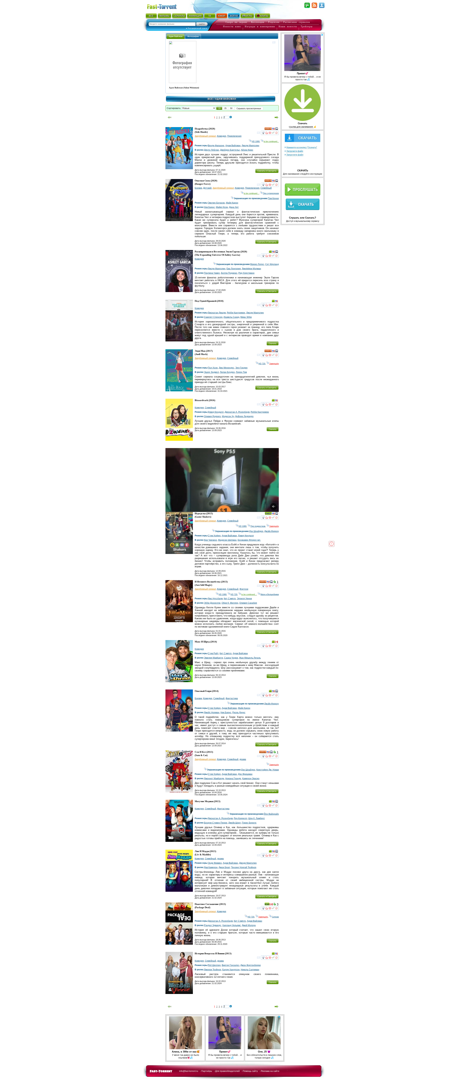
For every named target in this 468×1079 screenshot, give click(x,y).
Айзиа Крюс (247, 150)
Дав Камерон (211, 867)
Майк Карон (232, 203)
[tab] (176, 36)
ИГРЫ (249, 16)
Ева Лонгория (234, 268)
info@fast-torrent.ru (188, 1071)
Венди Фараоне (216, 145)
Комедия (221, 136)
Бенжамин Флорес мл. (249, 540)
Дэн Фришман (245, 774)
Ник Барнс (209, 207)
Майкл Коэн (222, 207)
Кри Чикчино (210, 540)
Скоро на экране (236, 22)
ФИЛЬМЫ (164, 16)
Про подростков (257, 526)
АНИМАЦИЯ (195, 16)
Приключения (234, 136)
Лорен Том (241, 372)
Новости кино (232, 26)
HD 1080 (256, 141)
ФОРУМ (234, 16)
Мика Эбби (246, 317)
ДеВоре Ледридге (244, 416)
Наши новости (288, 26)
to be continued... (271, 141)
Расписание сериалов (296, 22)
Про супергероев (271, 193)
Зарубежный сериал (205, 136)
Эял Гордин (241, 367)
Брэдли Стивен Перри (215, 823)
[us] (273, 129)
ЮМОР (221, 16)
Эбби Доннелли (212, 603)
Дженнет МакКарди (214, 778)
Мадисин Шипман (227, 540)
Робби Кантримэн (236, 312)
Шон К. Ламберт (256, 818)
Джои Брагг (224, 867)
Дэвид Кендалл (216, 412)
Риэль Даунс (238, 712)
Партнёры (206, 1071)
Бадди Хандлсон (231, 969)
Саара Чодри (231, 658)
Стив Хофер (214, 535)
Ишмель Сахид (231, 317)
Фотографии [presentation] (193, 36)
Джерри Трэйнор (212, 969)
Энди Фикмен (215, 863)
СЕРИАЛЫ (179, 16)
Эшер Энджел (211, 372)
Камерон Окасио (250, 778)
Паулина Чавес (212, 273)
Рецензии (274, 22)
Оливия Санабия (248, 603)
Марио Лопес (257, 264)
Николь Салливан (250, 969)
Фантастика (232, 698)
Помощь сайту (250, 1071)
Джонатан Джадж (217, 312)
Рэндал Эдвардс (212, 925)
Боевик (198, 188)
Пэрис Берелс (249, 823)
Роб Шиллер (214, 965)
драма (242, 759)
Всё (210, 99)
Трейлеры (307, 26)
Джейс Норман (211, 712)
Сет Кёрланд (272, 264)
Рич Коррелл (240, 818)
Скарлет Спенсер (213, 317)
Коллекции (257, 22)
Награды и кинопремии (260, 26)
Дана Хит (234, 207)
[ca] (276, 642)
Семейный (266, 188)
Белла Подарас (229, 273)
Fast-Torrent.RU (165, 6)
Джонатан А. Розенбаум (237, 412)
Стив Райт (213, 653)
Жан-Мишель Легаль (250, 658)
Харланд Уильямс (231, 925)
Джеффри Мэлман (251, 268)
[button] (219, 108)
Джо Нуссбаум (215, 598)
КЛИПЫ (264, 16)
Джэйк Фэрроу (271, 531)
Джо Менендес (226, 367)
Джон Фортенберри (250, 965)
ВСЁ (151, 16)
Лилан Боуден (227, 372)
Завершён (274, 363)
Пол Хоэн (213, 367)
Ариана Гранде (233, 778)
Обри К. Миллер (230, 603)
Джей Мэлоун (249, 925)
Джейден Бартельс (230, 150)
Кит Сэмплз (230, 598)
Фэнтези (243, 589)
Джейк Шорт (234, 823)
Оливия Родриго (212, 416)
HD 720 (261, 363)
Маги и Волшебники (270, 594)
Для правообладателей (227, 1071)
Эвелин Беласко (216, 203)
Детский (207, 188)
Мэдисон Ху (228, 416)
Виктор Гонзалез (230, 965)
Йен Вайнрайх (271, 814)
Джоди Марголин (250, 145)
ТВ (209, 16)
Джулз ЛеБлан (211, 150)
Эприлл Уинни (244, 598)
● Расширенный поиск (196, 28)
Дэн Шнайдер (256, 531)
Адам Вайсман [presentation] (175, 36)
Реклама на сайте (270, 1071)
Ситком (275, 917)
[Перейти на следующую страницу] (276, 117)
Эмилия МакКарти (213, 658)
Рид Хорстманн (246, 273)
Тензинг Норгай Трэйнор (243, 867)
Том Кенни (273, 198)
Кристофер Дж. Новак (267, 769)
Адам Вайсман (233, 145)
